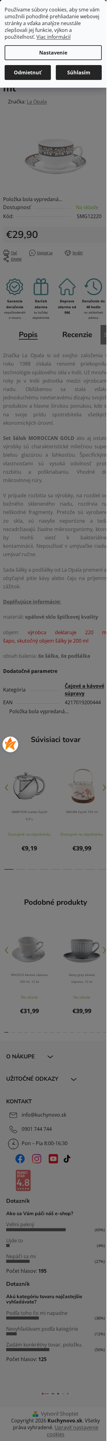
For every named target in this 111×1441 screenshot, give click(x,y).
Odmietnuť (27, 72)
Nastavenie (53, 52)
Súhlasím (78, 72)
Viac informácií (53, 36)
